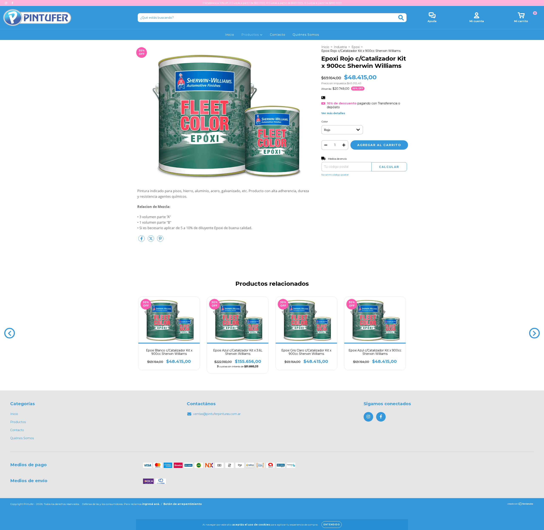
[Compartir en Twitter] (151, 240)
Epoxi (355, 47)
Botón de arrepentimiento (182, 504)
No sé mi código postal (334, 174)
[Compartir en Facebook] (142, 240)
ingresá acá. (151, 504)
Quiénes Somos (306, 35)
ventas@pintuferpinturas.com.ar (217, 414)
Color (324, 121)
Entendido (331, 524)
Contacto (277, 35)
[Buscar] (401, 18)
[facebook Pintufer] (12, 3)
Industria (340, 47)
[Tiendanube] (520, 504)
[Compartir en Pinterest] (160, 240)
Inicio (229, 35)
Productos (250, 35)
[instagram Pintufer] (6, 3)
